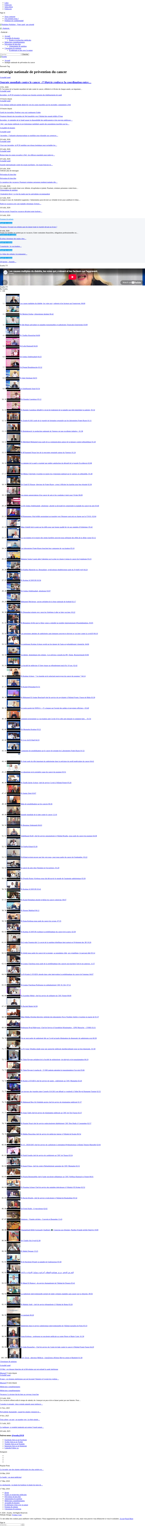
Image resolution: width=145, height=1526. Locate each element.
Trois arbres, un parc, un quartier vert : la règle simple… (20, 1420)
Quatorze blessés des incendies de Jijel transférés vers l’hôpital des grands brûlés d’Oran (31, 116)
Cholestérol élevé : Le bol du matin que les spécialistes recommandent (25, 194)
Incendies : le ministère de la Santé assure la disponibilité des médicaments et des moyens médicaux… (36, 120)
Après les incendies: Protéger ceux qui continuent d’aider (20, 112)
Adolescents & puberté (8, 235)
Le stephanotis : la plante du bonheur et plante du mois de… (21, 1485)
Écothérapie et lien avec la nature (21, 50)
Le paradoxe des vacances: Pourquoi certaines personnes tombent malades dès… (29, 182)
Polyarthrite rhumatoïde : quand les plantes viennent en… (20, 1412)
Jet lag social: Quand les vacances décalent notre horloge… (21, 211)
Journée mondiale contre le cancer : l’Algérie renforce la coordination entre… (45, 82)
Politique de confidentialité (14, 21)
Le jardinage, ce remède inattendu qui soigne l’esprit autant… (22, 1427)
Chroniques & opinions (13, 48)
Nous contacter (10, 17)
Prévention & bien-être (13, 44)
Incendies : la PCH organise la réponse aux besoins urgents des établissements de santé (31, 95)
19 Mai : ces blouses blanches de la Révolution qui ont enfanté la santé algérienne (29, 1369)
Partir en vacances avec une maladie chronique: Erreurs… (20, 204)
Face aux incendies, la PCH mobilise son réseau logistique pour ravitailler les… (28, 145)
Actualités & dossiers (12, 38)
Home (7, 1493)
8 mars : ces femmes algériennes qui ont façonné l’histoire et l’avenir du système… (29, 1379)
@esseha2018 (18, 1435)
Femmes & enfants (11, 1507)
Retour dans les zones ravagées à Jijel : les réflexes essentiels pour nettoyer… (27, 155)
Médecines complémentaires (15, 42)
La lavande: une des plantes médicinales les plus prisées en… (22, 1469)
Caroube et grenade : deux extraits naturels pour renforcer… (21, 1404)
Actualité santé (5, 77)
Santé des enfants (6, 223)
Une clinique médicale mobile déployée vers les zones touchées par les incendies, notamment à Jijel (35, 105)
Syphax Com (17, 1515)
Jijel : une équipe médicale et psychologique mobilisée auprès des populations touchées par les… (34, 124)
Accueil (7, 36)
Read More (129, 1519)
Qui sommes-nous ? (12, 19)
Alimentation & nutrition (18, 46)
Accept (122, 1519)
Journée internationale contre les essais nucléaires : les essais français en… (26, 165)
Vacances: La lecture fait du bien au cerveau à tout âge (19, 1394)
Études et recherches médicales (20, 40)
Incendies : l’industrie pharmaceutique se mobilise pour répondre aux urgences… (29, 136)
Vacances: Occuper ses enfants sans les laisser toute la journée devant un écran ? (28, 227)
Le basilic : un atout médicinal (10, 1477)
